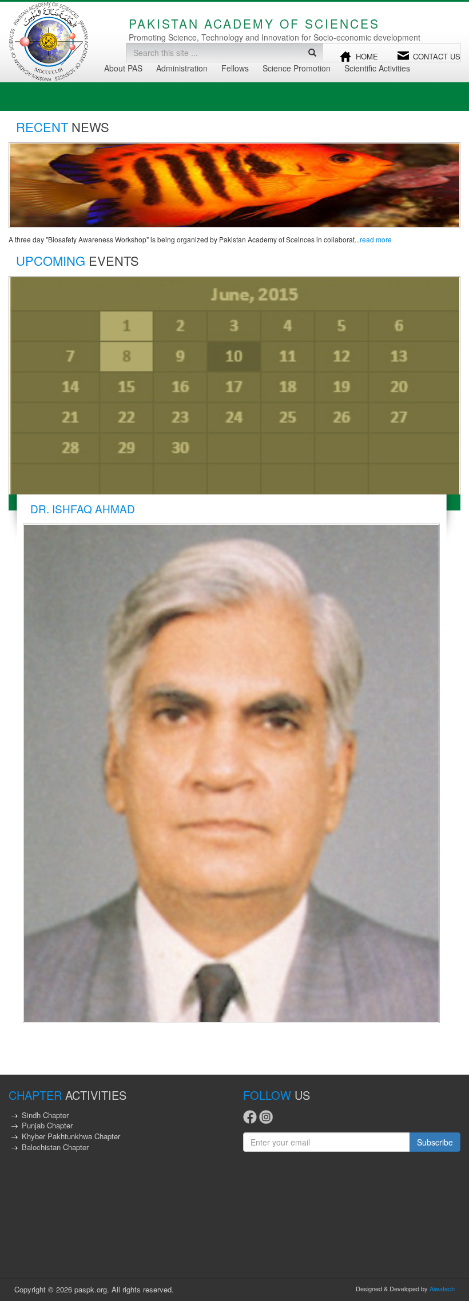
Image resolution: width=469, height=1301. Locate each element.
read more (376, 239)
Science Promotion (297, 68)
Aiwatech (442, 1288)
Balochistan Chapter (55, 1147)
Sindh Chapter (45, 1115)
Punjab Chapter (47, 1125)
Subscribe (435, 1142)
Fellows (235, 68)
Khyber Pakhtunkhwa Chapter (71, 1136)
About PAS (123, 68)
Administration (182, 68)
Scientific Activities (377, 68)
